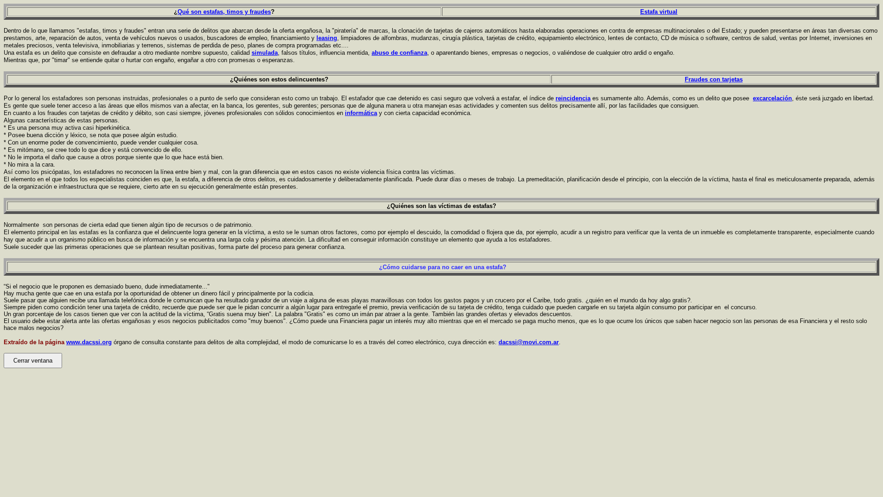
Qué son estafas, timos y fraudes (224, 11)
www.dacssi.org (89, 342)
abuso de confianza (399, 52)
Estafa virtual (658, 11)
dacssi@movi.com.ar (529, 342)
